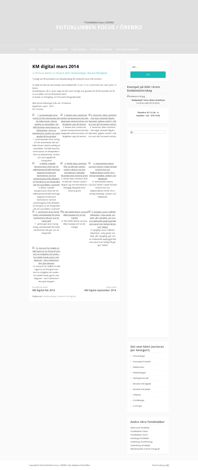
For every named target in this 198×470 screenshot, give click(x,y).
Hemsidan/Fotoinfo (142, 361)
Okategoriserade (141, 378)
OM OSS (44, 49)
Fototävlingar (139, 356)
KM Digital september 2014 (100, 289)
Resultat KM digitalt (97, 73)
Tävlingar (78, 49)
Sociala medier (127, 49)
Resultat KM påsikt (141, 389)
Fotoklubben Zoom (139, 434)
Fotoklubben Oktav (139, 431)
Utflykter (137, 394)
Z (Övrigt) (137, 405)
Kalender (60, 49)
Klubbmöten (138, 367)
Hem (32, 49)
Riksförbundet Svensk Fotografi (145, 448)
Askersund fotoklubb (139, 427)
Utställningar (101, 49)
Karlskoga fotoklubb (139, 438)
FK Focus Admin (43, 73)
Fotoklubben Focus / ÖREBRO (99, 27)
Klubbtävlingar (78, 73)
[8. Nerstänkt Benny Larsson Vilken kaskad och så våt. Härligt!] (74, 217)
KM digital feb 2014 (43, 289)
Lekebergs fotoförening (141, 441)
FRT (167, 465)
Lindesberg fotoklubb (140, 445)
